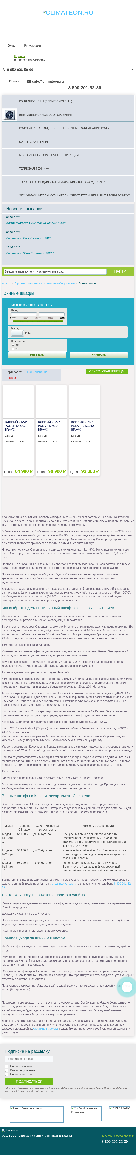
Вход (11, 45)
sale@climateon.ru (48, 81)
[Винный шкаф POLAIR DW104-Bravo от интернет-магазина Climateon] (51, 401)
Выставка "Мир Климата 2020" (29, 253)
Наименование (37, 372)
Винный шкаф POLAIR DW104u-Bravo (83, 425)
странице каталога (45, 1028)
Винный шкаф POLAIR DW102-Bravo (16, 425)
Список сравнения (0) (106, 371)
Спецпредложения (22, 1070)
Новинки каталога (22, 1066)
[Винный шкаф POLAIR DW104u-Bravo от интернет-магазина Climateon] (84, 401)
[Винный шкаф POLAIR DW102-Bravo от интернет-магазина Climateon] (18, 401)
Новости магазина (22, 1074)
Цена (12, 377)
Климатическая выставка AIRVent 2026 (36, 223)
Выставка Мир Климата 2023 (28, 238)
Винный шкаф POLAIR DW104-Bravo (49, 425)
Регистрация (32, 45)
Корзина (19, 56)
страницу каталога (64, 883)
